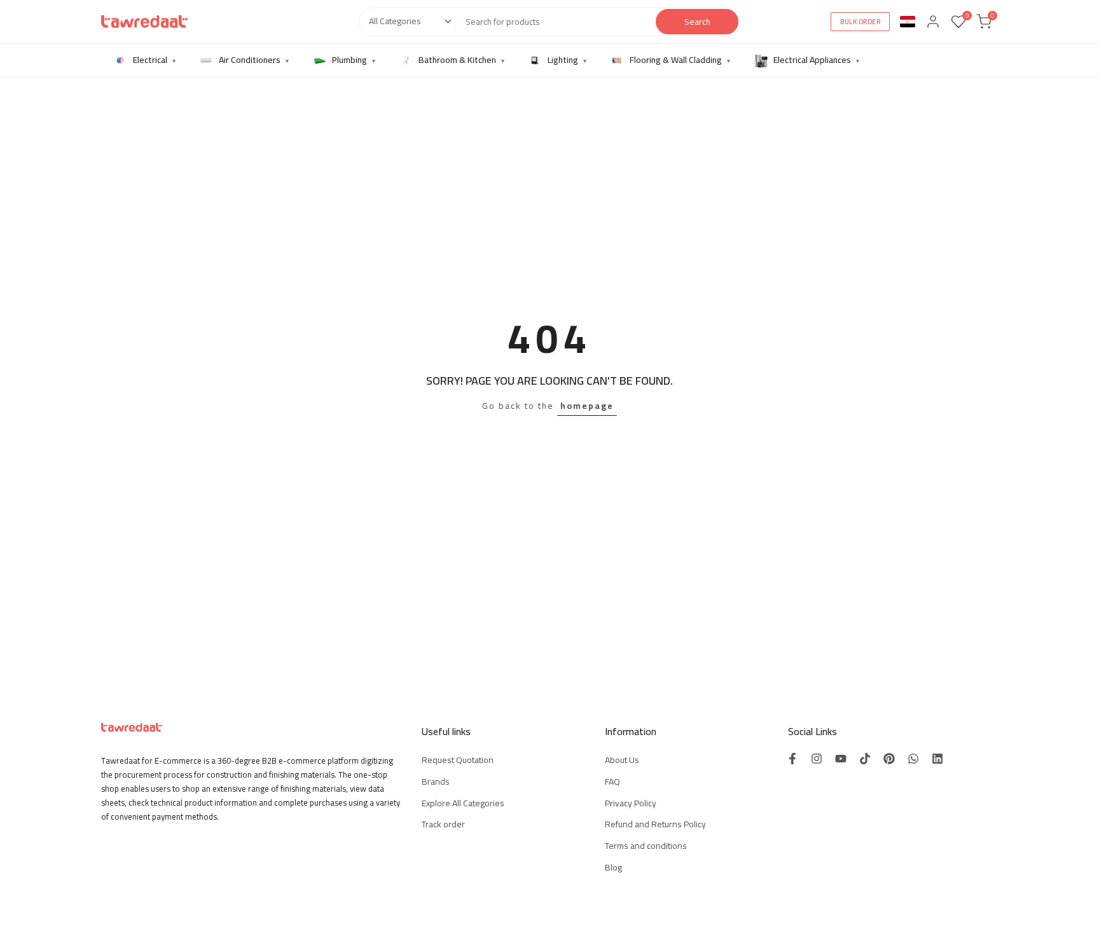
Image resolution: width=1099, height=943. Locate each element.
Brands (436, 781)
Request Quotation (458, 760)
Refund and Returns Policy (655, 824)
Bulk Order (860, 21)
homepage (587, 405)
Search (697, 21)
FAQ (612, 781)
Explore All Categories (463, 803)
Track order (443, 824)
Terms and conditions (646, 845)
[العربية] (907, 21)
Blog (613, 867)
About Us (622, 760)
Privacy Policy (630, 803)
